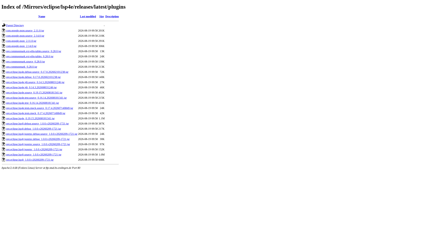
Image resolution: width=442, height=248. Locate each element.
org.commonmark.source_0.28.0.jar (25, 61)
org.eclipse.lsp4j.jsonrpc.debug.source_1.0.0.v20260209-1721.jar (41, 133)
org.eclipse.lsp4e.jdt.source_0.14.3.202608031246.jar (35, 82)
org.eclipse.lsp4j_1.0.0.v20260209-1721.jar (30, 159)
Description (112, 16)
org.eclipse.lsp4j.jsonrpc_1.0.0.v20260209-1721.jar (34, 149)
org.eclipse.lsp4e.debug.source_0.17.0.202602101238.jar (37, 71)
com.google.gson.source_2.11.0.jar (25, 30)
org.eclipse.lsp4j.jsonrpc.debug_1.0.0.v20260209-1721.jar (38, 139)
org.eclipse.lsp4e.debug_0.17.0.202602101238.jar (33, 77)
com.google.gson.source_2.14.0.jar (25, 35)
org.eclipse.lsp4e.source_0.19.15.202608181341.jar (34, 92)
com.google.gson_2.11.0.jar (21, 40)
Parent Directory (15, 25)
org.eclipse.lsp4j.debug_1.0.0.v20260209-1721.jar (33, 128)
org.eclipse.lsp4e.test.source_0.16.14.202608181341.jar (36, 97)
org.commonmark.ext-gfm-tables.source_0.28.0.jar (33, 51)
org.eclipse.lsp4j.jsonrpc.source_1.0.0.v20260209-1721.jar (38, 144)
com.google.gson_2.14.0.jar (21, 46)
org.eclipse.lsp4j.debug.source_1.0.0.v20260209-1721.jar (37, 123)
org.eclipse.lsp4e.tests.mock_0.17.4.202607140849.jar (35, 113)
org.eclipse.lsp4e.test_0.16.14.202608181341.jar (32, 102)
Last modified (88, 16)
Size (101, 16)
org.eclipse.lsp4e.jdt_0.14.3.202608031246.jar (31, 87)
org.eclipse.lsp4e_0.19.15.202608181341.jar (30, 118)
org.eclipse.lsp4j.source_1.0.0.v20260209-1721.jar (33, 154)
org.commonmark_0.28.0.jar (21, 66)
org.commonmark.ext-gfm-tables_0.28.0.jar (29, 56)
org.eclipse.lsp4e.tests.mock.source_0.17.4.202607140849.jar (39, 108)
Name (41, 16)
